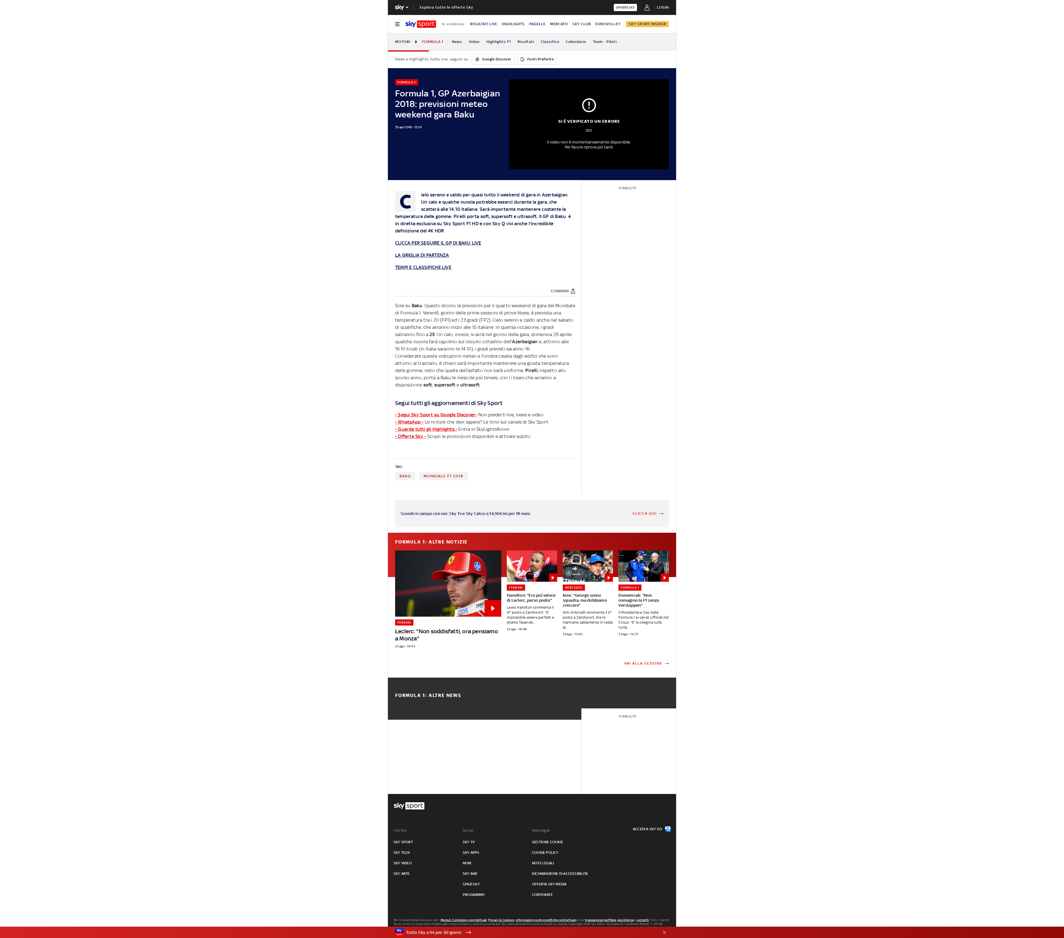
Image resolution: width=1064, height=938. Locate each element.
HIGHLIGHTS (513, 24)
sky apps (471, 852)
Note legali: (541, 830)
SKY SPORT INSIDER (647, 24)
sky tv (469, 842)
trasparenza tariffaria (600, 920)
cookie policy (545, 852)
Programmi (473, 895)
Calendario (576, 42)
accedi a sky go (647, 829)
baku (405, 476)
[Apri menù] (397, 24)
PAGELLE (537, 24)
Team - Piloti (605, 42)
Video (474, 42)
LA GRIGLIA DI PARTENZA (422, 255)
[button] (523, 932)
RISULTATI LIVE (483, 24)
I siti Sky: (400, 830)
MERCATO (559, 24)
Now (467, 863)
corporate (542, 895)
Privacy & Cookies (501, 920)
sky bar (470, 874)
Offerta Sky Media (549, 884)
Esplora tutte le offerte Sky (446, 7)
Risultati (526, 42)
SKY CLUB (581, 24)
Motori (402, 42)
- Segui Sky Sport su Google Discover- (436, 414)
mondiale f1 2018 (443, 476)
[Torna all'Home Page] (420, 24)
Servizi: (468, 830)
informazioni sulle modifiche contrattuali (546, 920)
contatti (643, 920)
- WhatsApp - (409, 422)
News (457, 42)
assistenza (626, 920)
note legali (543, 863)
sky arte (401, 874)
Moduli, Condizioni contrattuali (464, 920)
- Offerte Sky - (410, 436)
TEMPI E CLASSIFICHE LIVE (423, 267)
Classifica (550, 42)
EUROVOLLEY (608, 24)
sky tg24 (401, 852)
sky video (402, 863)
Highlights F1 (498, 42)
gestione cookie (547, 842)
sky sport (403, 842)
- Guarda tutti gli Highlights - (426, 429)
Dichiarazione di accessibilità (560, 874)
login (663, 7)
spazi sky (471, 884)
